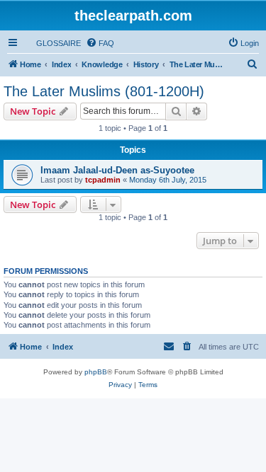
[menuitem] (52, 43)
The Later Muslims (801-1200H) (104, 91)
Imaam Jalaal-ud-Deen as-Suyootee (117, 170)
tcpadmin (103, 179)
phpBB (95, 372)
